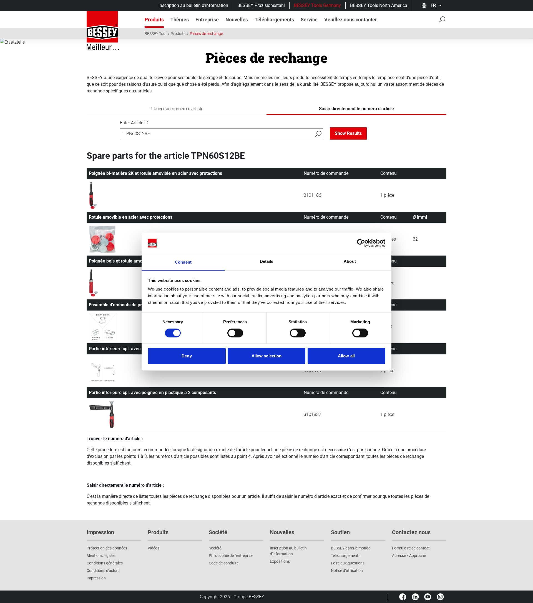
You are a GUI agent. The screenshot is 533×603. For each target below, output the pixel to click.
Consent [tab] (183, 262)
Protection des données (107, 548)
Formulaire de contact (411, 548)
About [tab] (350, 261)
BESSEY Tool (155, 33)
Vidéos (153, 548)
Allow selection (267, 356)
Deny (187, 356)
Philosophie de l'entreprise (231, 555)
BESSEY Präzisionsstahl (261, 5)
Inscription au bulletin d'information (193, 5)
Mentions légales (101, 555)
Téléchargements (345, 555)
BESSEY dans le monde (350, 548)
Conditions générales (105, 563)
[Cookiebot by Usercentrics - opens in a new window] (361, 243)
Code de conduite (223, 563)
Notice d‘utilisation (347, 570)
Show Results (348, 133)
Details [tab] (266, 261)
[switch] (235, 333)
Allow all (346, 356)
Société (215, 548)
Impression (96, 578)
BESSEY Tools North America (378, 5)
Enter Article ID (134, 122)
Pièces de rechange (206, 33)
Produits (178, 33)
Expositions (280, 561)
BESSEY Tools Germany (317, 5)
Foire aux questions (347, 563)
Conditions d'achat (103, 570)
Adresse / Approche (409, 555)
